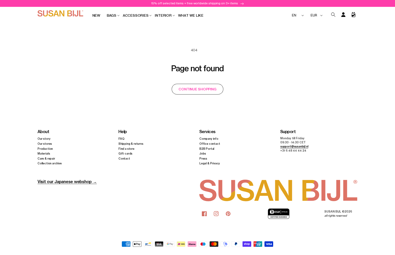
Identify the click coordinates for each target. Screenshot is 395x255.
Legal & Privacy (209, 163)
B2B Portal (206, 148)
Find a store (126, 148)
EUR (314, 15)
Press (203, 158)
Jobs (202, 153)
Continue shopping (197, 89)
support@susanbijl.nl (294, 146)
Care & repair (46, 158)
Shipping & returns (130, 143)
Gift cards (125, 153)
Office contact (209, 143)
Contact (124, 158)
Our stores (44, 143)
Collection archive (49, 163)
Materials (43, 153)
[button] (112, 15)
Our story (43, 138)
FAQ (121, 138)
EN (294, 15)
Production (45, 148)
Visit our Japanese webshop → (67, 181)
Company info (208, 138)
